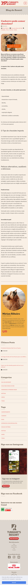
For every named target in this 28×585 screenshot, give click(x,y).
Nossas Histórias (5, 427)
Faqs (14, 548)
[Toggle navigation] (25, 3)
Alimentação (14, 545)
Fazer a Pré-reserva (14, 538)
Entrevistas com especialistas (9, 423)
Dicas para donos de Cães (17, 28)
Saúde (2, 434)
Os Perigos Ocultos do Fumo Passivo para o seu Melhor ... (14, 356)
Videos (3, 397)
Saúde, (15, 30)
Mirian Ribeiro (5, 28)
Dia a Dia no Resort (6, 382)
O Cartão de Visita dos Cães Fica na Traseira (11, 348)
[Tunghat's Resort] (9, 3)
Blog (14, 544)
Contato (14, 550)
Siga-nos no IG (6, 486)
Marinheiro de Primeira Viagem (9, 389)
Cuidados (3, 415)
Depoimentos (14, 547)
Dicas (2, 419)
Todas (3, 401)
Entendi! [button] (14, 582)
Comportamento (5, 412)
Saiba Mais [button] (18, 579)
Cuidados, (3, 30)
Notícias (3, 393)
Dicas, (7, 30)
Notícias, (11, 30)
